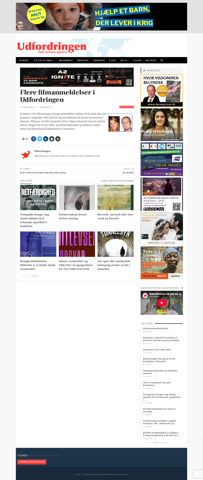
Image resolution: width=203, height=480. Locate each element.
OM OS (123, 60)
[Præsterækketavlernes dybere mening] (77, 197)
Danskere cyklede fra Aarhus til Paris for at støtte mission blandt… (162, 339)
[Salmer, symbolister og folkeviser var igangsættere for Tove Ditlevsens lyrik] (77, 244)
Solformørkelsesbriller (155, 328)
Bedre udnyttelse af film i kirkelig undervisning (43, 172)
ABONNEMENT (66, 60)
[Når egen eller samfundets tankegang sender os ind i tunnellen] (115, 244)
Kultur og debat (43, 60)
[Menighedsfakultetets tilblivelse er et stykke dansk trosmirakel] (38, 244)
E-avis (112, 60)
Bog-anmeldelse (126, 107)
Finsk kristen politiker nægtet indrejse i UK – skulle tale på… (159, 422)
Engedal (125, 474)
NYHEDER (23, 60)
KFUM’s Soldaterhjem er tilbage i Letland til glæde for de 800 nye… (161, 434)
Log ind (137, 60)
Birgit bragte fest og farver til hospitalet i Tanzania (159, 360)
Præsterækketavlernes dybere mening (159, 410)
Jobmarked (99, 60)
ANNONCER (83, 60)
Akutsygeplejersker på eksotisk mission (160, 372)
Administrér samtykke (32, 462)
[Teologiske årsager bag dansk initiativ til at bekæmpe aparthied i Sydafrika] (38, 197)
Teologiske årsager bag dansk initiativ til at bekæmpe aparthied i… (161, 397)
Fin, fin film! (128, 172)
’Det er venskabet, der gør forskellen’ (157, 384)
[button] (162, 61)
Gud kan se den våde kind (157, 349)
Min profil (150, 60)
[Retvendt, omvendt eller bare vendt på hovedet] (115, 197)
